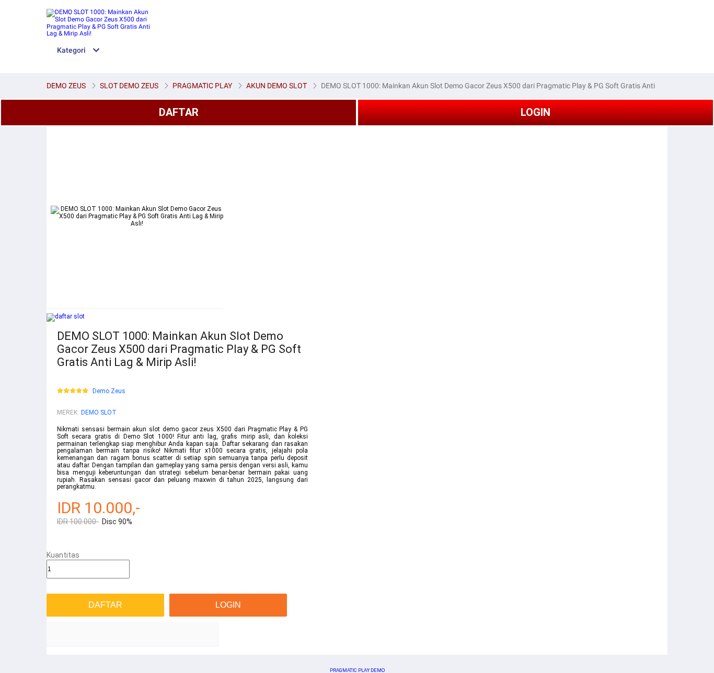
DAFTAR (179, 112)
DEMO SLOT (99, 412)
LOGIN (535, 112)
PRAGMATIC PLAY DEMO (357, 670)
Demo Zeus (109, 391)
